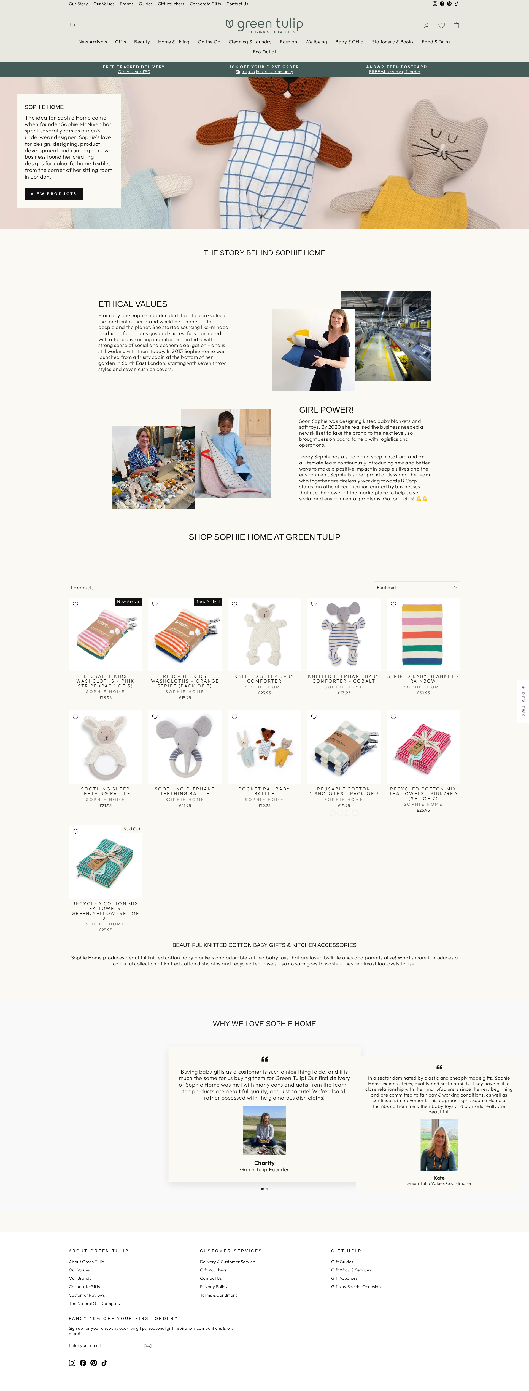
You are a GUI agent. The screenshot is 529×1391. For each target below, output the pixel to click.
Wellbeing (316, 41)
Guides (145, 3)
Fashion (288, 41)
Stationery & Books (393, 41)
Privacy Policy (214, 1286)
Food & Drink (436, 41)
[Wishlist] (441, 25)
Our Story (78, 3)
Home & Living (174, 41)
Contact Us (237, 3)
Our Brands (80, 1278)
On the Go (209, 41)
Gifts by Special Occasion (356, 1286)
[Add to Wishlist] (75, 604)
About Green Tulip (86, 1261)
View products (54, 193)
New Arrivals (93, 41)
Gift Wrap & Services (351, 1270)
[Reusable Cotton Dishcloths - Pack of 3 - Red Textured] (340, 813)
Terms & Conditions (218, 1295)
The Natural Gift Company (95, 1303)
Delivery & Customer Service (227, 1261)
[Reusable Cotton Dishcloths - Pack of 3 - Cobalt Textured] (355, 813)
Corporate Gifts (205, 3)
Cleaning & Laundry (250, 41)
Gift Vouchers (171, 3)
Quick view (105, 664)
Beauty (142, 41)
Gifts (120, 41)
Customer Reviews (87, 1295)
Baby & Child (349, 41)
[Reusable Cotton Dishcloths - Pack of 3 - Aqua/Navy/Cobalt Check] (332, 813)
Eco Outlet (264, 51)
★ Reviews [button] (523, 701)
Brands (127, 3)
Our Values (103, 3)
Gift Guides (342, 1261)
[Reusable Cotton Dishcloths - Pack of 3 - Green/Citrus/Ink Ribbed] (347, 813)
